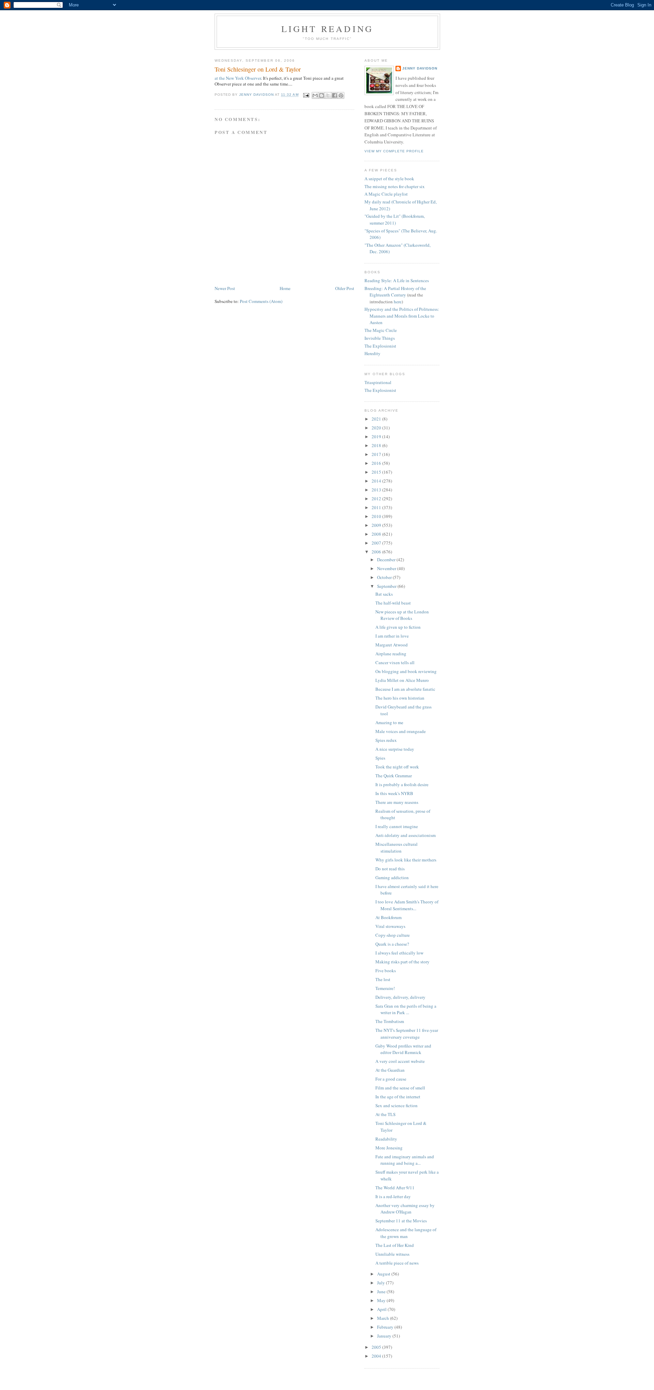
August (384, 1274)
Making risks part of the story (402, 962)
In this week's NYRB (394, 793)
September (387, 586)
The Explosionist (380, 346)
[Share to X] (328, 95)
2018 (377, 445)
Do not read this (390, 869)
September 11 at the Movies (401, 1221)
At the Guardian (390, 1070)
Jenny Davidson (419, 68)
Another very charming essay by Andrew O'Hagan (405, 1208)
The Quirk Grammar (393, 776)
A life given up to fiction (398, 627)
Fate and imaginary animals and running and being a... (404, 1160)
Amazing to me (389, 722)
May (382, 1300)
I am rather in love (392, 636)
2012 (377, 498)
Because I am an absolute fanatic (405, 689)
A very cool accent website (400, 1061)
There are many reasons (396, 802)
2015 (377, 472)
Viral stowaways (390, 926)
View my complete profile (394, 151)
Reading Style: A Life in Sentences (396, 280)
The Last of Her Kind (394, 1245)
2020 (377, 428)
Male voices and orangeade (400, 731)
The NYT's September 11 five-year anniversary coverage (406, 1033)
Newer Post (225, 288)
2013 (377, 490)
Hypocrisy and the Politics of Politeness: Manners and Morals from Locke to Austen (401, 315)
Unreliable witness (392, 1254)
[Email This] (315, 95)
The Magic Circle (380, 330)
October (385, 577)
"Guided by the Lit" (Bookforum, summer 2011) (394, 219)
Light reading (327, 28)
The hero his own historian (399, 698)
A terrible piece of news (397, 1263)
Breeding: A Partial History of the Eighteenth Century (395, 291)
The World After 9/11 (395, 1188)
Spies (380, 758)
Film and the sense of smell (400, 1088)
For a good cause (390, 1079)
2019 (377, 436)
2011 (377, 507)
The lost (382, 979)
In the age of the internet (397, 1097)
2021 (377, 419)
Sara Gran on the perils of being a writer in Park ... (405, 1009)
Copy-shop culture (392, 935)
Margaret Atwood (391, 645)
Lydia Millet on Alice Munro (402, 680)
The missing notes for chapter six (394, 186)
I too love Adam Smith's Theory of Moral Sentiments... (406, 905)
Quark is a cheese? (392, 944)
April (382, 1309)
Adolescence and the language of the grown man (405, 1232)
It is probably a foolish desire (402, 784)
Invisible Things (379, 338)
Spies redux (386, 740)
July (381, 1283)
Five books (385, 970)
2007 (377, 543)
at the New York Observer (238, 78)
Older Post (344, 288)
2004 (377, 1356)
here (398, 302)
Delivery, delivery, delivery (400, 997)
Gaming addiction (392, 877)
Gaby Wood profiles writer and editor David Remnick (403, 1049)
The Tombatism (389, 1021)
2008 (377, 534)
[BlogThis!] (321, 95)
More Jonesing (389, 1148)
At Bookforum (388, 917)
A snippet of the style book (389, 178)
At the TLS (385, 1114)
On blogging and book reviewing (406, 671)
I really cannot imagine (396, 826)
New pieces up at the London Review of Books (402, 615)
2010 (377, 516)
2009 (377, 525)
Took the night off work (397, 767)
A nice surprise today (394, 749)
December (386, 559)
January (384, 1336)
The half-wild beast (393, 603)
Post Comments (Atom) (261, 301)
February (385, 1327)
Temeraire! (385, 988)
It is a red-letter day (393, 1196)
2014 (377, 481)
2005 (377, 1347)
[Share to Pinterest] (341, 95)
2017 (377, 454)
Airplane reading (390, 654)
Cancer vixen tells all (395, 662)
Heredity (372, 353)
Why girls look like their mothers (405, 860)
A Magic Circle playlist (386, 194)
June (382, 1291)
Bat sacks (384, 594)
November (387, 568)
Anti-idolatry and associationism (405, 835)
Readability (386, 1139)
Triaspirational (377, 382)
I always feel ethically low (399, 953)
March (383, 1318)
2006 (377, 552)
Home (285, 288)
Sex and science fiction (396, 1105)
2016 (377, 463)
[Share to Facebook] (334, 95)
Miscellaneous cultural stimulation (396, 847)
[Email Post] (306, 95)
